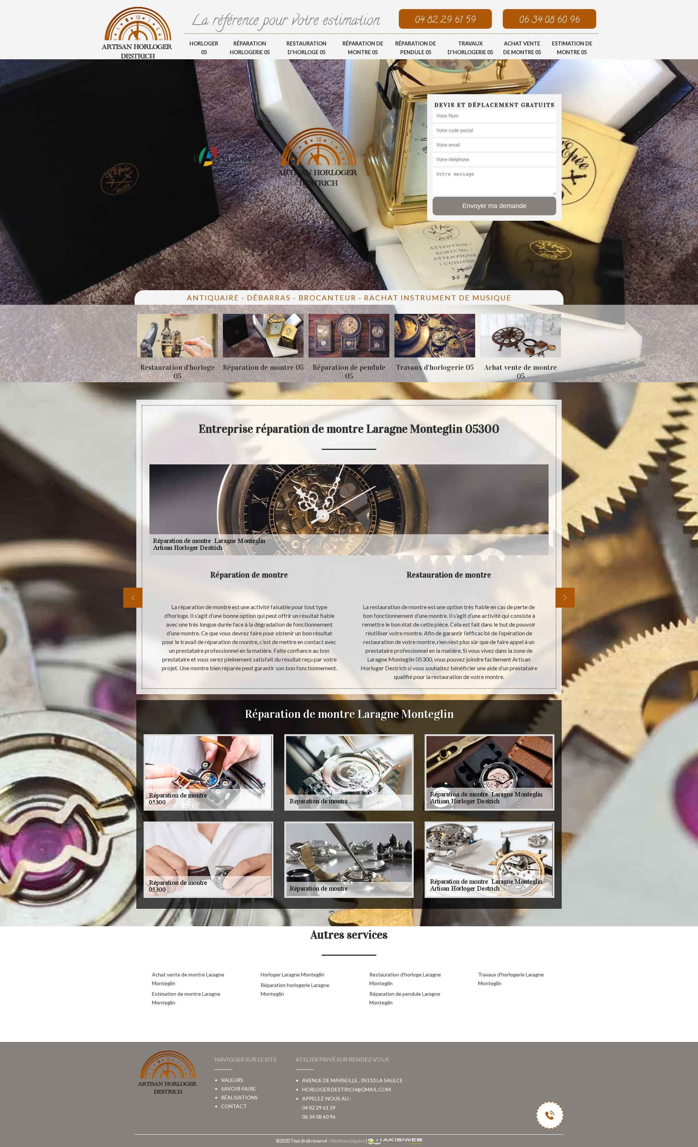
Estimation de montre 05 (572, 47)
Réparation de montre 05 (362, 47)
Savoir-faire (238, 1089)
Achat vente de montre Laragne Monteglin (188, 978)
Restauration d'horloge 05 (306, 47)
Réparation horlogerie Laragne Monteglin (295, 989)
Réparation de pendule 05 (415, 47)
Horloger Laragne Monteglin (292, 974)
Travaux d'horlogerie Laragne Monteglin (511, 978)
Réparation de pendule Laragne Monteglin (404, 998)
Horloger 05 (203, 47)
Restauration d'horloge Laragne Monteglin (405, 978)
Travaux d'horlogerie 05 (470, 47)
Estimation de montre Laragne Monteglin (186, 998)
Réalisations (239, 1097)
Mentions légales (347, 1141)
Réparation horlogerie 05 (250, 47)
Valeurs (232, 1080)
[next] (565, 598)
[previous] (133, 598)
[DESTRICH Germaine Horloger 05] (137, 32)
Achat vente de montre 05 (522, 47)
